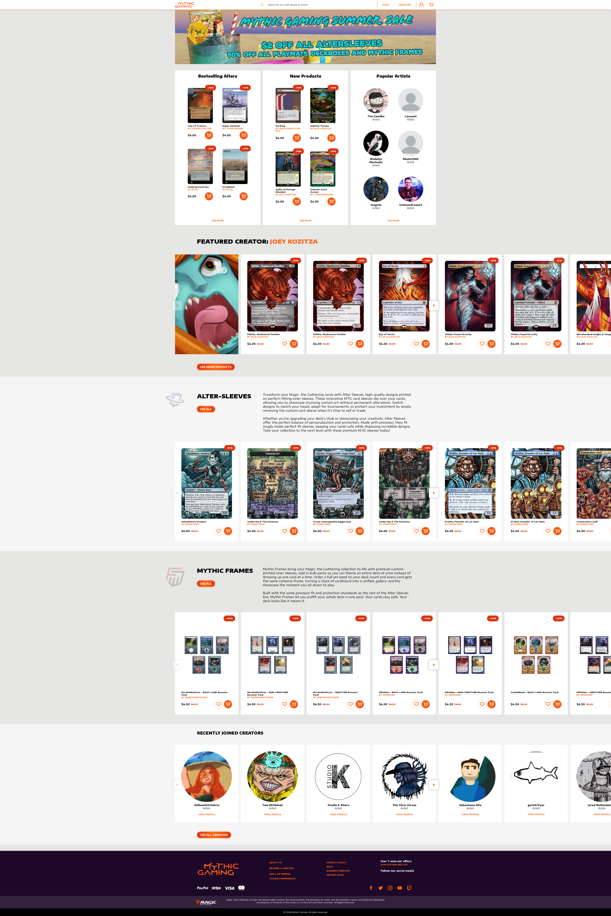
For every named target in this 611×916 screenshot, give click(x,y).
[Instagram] (390, 888)
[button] (434, 305)
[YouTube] (399, 888)
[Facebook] (371, 888)
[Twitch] (409, 888)
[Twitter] (380, 888)
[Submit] (261, 4)
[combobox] (285, 4)
